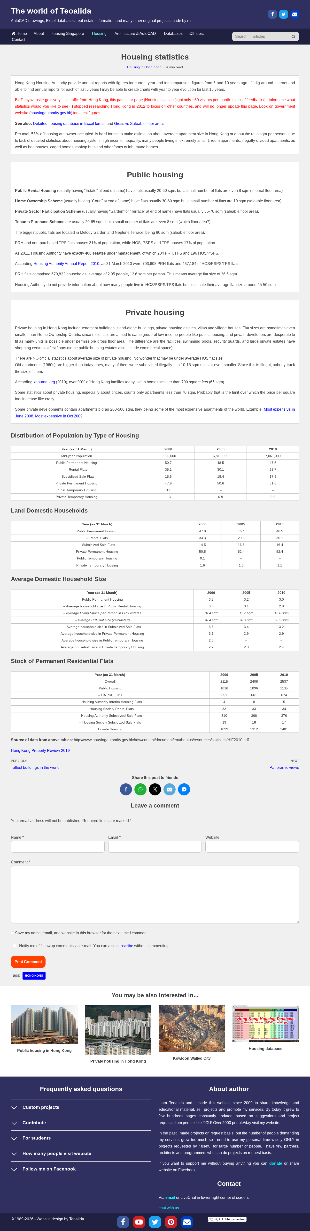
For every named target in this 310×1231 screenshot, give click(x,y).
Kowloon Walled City (192, 1058)
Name (17, 837)
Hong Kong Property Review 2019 (40, 750)
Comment (20, 862)
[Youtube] (139, 1222)
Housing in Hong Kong (144, 67)
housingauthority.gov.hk (51, 113)
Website (212, 837)
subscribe (124, 946)
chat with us (169, 1208)
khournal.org (44, 382)
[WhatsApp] (140, 789)
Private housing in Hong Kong (118, 1061)
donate (275, 1163)
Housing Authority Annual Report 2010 (66, 264)
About (39, 33)
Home (21, 33)
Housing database (265, 1049)
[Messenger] (184, 789)
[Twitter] (283, 14)
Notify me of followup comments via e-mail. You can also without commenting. (94, 946)
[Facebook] (272, 14)
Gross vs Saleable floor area (138, 123)
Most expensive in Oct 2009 (59, 416)
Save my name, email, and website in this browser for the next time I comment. (81, 933)
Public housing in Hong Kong (44, 1051)
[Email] (294, 14)
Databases (173, 33)
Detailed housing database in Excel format (69, 123)
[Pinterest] (171, 1222)
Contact (18, 40)
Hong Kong (34, 975)
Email (114, 837)
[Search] (293, 36)
